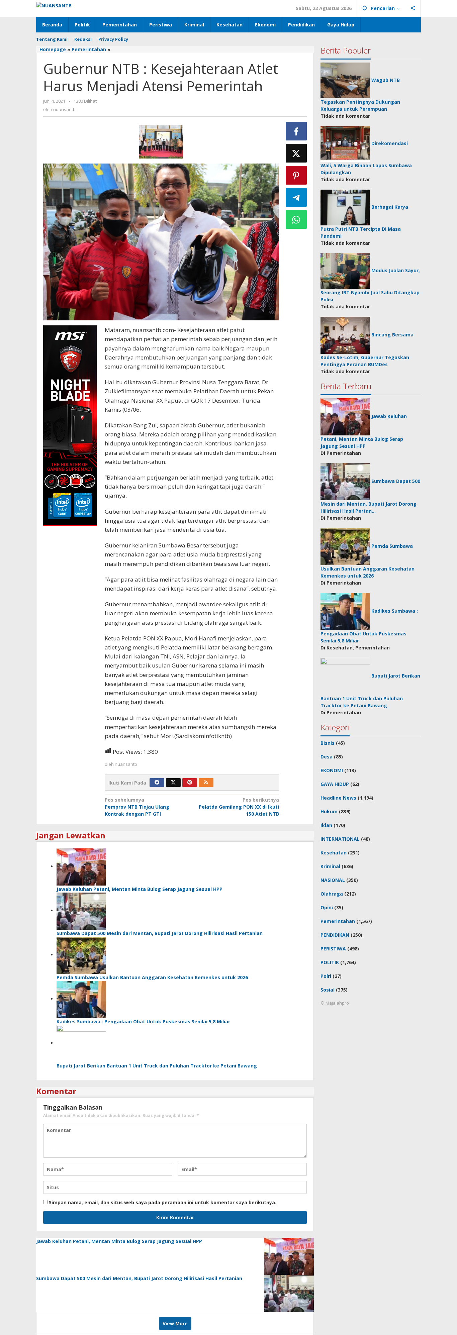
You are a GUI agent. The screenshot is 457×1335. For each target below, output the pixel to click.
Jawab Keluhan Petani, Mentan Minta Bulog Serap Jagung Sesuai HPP (139, 889)
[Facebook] (157, 782)
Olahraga (332, 894)
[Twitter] (173, 782)
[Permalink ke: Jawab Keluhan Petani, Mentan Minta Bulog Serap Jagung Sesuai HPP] (81, 866)
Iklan (326, 825)
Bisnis (328, 743)
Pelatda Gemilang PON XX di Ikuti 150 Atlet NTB (239, 807)
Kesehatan (334, 852)
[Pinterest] (189, 782)
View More (175, 1323)
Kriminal (330, 866)
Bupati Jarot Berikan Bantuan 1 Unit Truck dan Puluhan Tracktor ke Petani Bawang (157, 1065)
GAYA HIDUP (335, 784)
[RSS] (206, 782)
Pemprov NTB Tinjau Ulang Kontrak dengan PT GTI (137, 807)
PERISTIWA (333, 948)
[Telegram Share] (296, 197)
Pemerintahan (338, 921)
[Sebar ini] (296, 131)
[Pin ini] (296, 175)
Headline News (338, 798)
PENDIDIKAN (335, 935)
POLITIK (330, 962)
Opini (327, 907)
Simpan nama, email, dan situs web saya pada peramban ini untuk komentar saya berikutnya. (162, 1202)
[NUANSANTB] (54, 5)
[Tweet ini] (296, 153)
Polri (326, 976)
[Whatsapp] (296, 219)
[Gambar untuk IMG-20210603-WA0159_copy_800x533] (161, 142)
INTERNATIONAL (340, 839)
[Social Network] (413, 8)
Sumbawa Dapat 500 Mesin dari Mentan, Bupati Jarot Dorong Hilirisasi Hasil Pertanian (160, 933)
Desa (327, 756)
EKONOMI (332, 770)
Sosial (328, 990)
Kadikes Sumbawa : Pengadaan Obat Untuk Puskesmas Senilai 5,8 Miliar (143, 1021)
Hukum (329, 811)
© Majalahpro (335, 1003)
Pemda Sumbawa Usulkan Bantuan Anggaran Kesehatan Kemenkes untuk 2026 (152, 977)
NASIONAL (333, 880)
